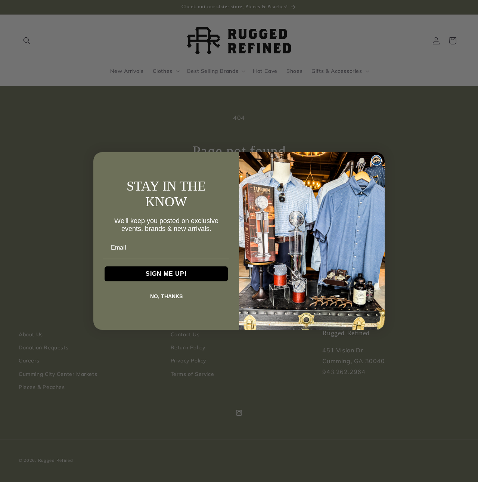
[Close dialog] (376, 160)
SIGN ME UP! (166, 274)
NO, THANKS (166, 296)
